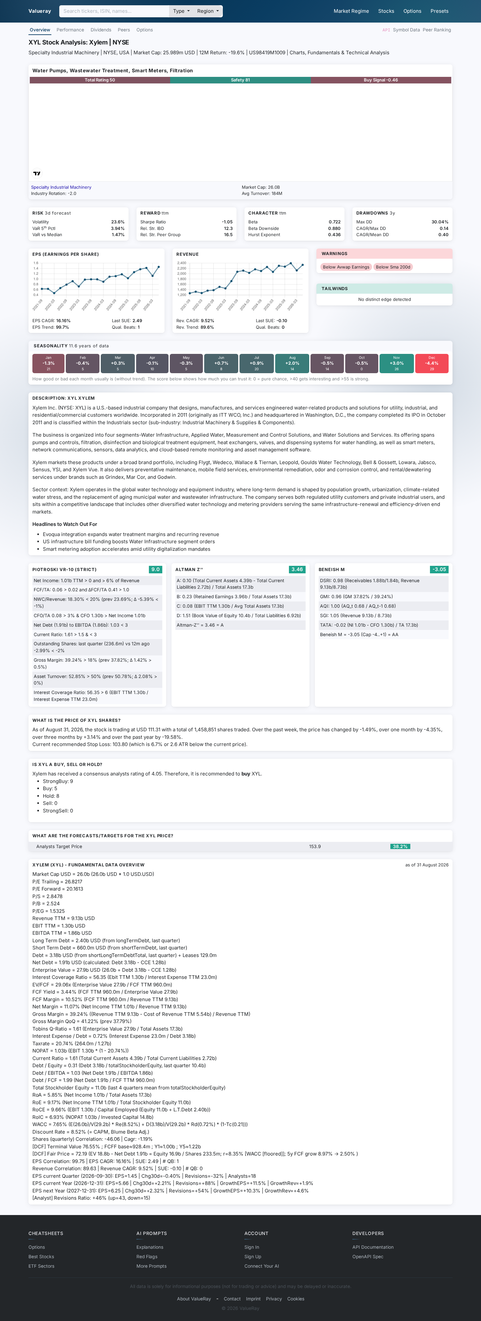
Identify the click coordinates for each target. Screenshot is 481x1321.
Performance (70, 29)
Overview (40, 29)
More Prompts (151, 1266)
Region (206, 11)
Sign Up (252, 1256)
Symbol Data (406, 29)
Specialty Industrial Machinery (61, 187)
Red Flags (146, 1256)
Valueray (39, 11)
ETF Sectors (41, 1266)
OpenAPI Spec (367, 1256)
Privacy (274, 1298)
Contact (232, 1298)
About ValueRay (194, 1298)
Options (412, 11)
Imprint (253, 1298)
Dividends (101, 29)
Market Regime (351, 11)
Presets (440, 11)
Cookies (295, 1298)
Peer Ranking (437, 29)
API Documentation (373, 1247)
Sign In (251, 1247)
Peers (124, 29)
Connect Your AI (261, 1266)
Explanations (149, 1247)
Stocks (386, 11)
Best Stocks (41, 1256)
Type (179, 11)
